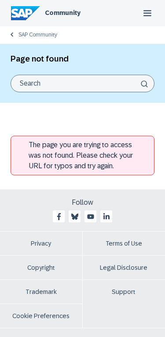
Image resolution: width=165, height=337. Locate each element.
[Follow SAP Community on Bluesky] (74, 216)
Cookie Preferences (41, 315)
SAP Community (37, 35)
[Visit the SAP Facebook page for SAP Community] (58, 216)
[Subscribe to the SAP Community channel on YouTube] (90, 216)
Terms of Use (124, 243)
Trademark (41, 291)
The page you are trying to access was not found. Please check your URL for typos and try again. (81, 155)
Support (124, 291)
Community (63, 12)
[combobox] (82, 83)
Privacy (41, 243)
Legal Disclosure (123, 267)
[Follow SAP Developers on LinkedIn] (106, 216)
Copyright (41, 267)
